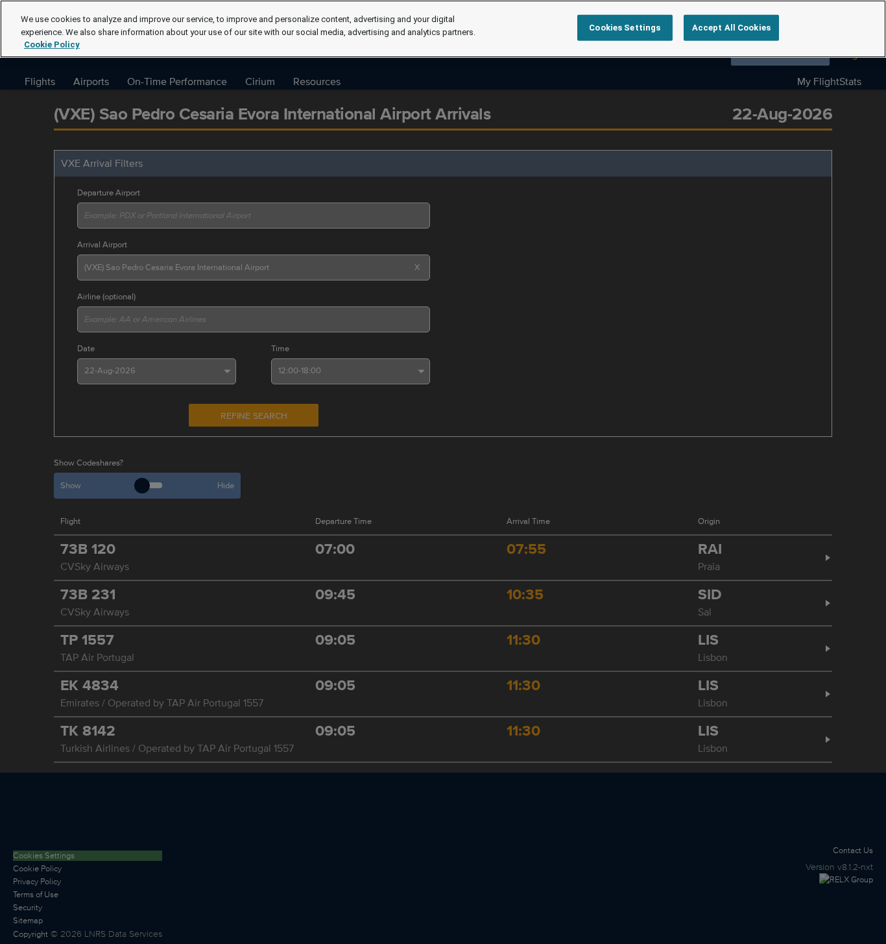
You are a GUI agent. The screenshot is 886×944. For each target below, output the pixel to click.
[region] (443, 29)
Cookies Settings (624, 27)
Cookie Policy (52, 44)
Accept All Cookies (731, 27)
